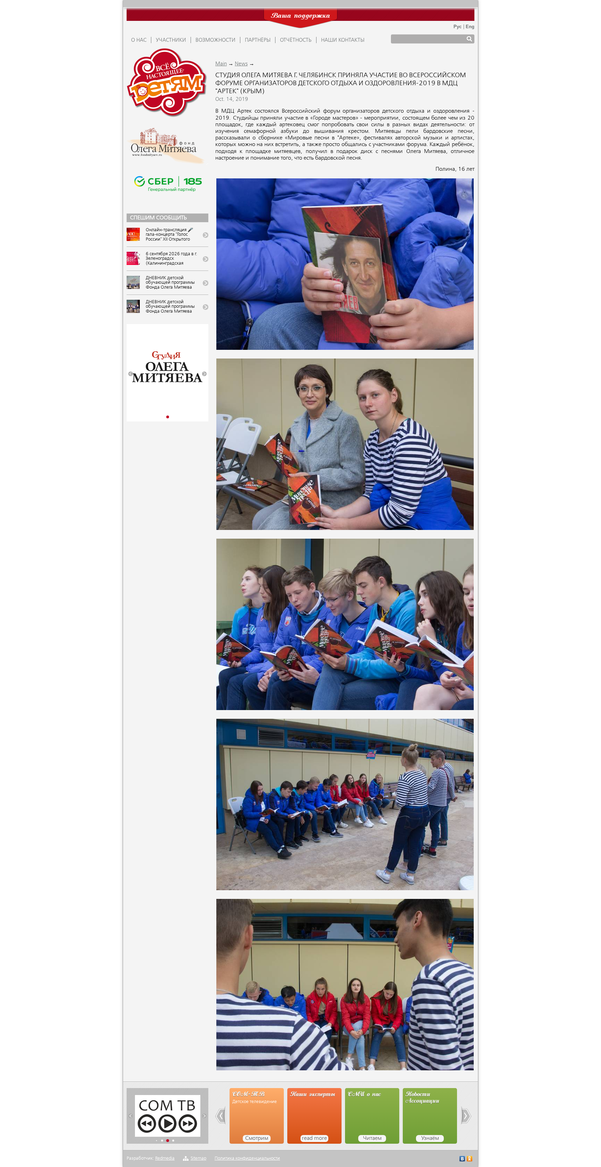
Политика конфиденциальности (247, 1158)
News (241, 64)
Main (221, 64)
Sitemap (198, 1158)
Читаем (314, 1138)
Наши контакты (342, 40)
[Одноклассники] (469, 1159)
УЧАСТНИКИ (171, 40)
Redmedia (165, 1158)
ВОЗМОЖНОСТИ (215, 40)
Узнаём (372, 1138)
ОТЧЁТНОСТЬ (296, 40)
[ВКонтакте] (462, 1159)
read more (256, 1138)
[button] (130, 374)
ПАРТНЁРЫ (258, 40)
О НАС (138, 40)
